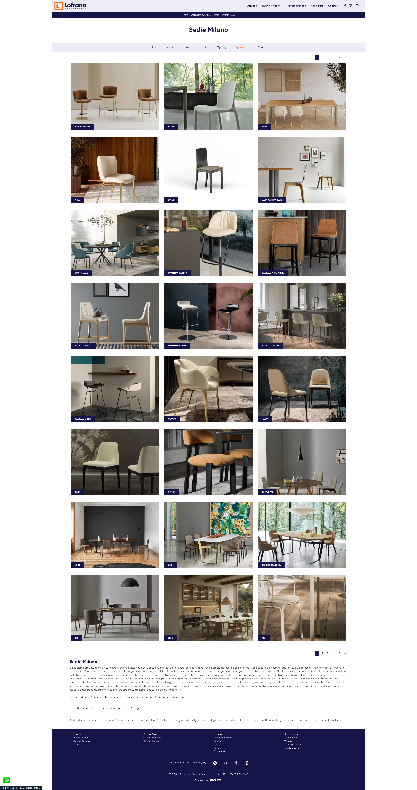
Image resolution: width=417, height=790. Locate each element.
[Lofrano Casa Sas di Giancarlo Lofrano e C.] (70, 6)
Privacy (5, 788)
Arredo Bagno (291, 748)
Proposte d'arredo (295, 6)
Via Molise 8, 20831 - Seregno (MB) (187, 763)
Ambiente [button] (172, 47)
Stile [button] (206, 47)
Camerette (219, 751)
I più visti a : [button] (243, 47)
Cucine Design (151, 734)
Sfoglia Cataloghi (82, 741)
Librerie (218, 734)
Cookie (15, 788)
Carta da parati (293, 744)
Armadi (218, 748)
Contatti (333, 6)
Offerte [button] (262, 47)
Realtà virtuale (271, 6)
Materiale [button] (191, 47)
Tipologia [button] (222, 47)
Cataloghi (317, 6)
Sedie (216, 15)
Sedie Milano (228, 15)
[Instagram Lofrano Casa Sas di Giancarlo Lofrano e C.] (352, 6)
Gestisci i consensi (32, 788)
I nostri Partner (80, 738)
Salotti (217, 741)
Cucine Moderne (152, 738)
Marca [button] (154, 47)
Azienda (252, 6)
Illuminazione (291, 734)
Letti (216, 744)
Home (185, 15)
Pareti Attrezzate (223, 738)
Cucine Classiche (152, 741)
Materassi (289, 741)
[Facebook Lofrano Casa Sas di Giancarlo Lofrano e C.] (346, 6)
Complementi (291, 738)
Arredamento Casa (201, 15)
